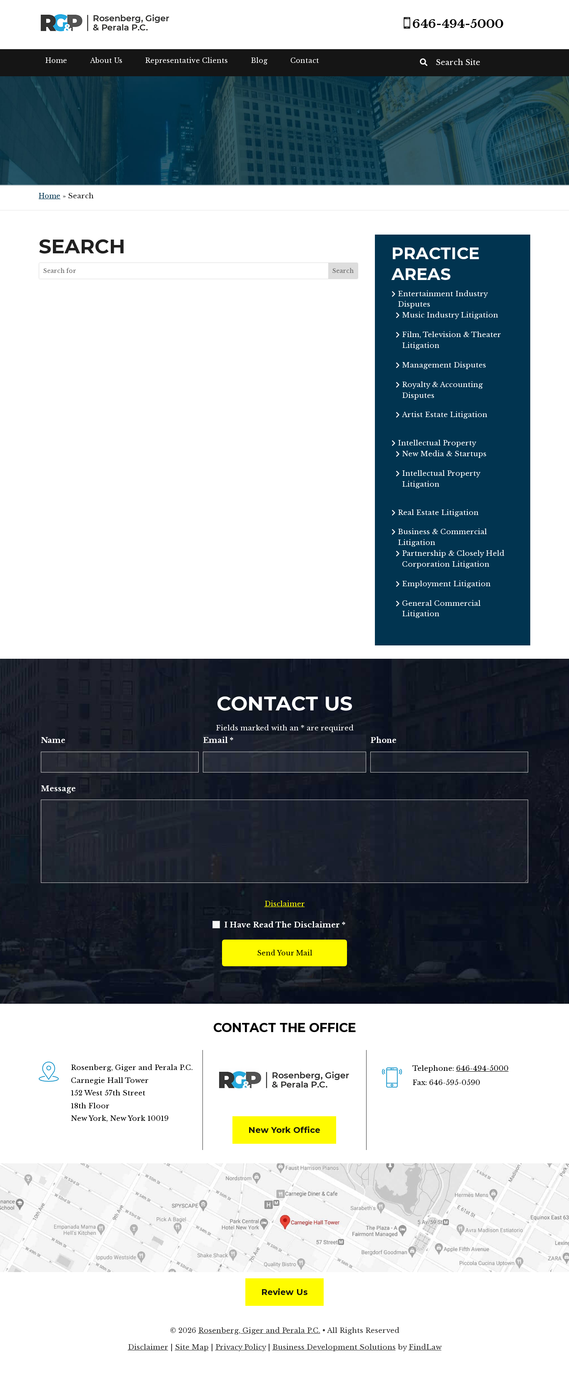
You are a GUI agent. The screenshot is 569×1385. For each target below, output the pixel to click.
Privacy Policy (240, 1347)
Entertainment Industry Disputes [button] (442, 299)
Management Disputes (444, 365)
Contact (304, 60)
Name (53, 740)
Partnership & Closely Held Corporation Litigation (453, 559)
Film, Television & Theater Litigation (451, 340)
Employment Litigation (446, 584)
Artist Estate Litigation (444, 414)
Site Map (192, 1347)
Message (58, 788)
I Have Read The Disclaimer (284, 925)
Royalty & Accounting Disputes (442, 390)
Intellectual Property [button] (437, 443)
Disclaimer (285, 904)
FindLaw (425, 1347)
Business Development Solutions (334, 1347)
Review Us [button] (284, 1292)
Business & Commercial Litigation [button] (442, 537)
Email (218, 740)
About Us (106, 60)
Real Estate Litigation (438, 512)
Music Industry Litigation (450, 315)
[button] (560, 1324)
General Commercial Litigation (441, 609)
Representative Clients (186, 60)
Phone (383, 740)
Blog (259, 60)
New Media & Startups (444, 454)
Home (56, 60)
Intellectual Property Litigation (441, 479)
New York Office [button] (284, 1130)
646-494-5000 (458, 24)
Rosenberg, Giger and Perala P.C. (259, 1330)
